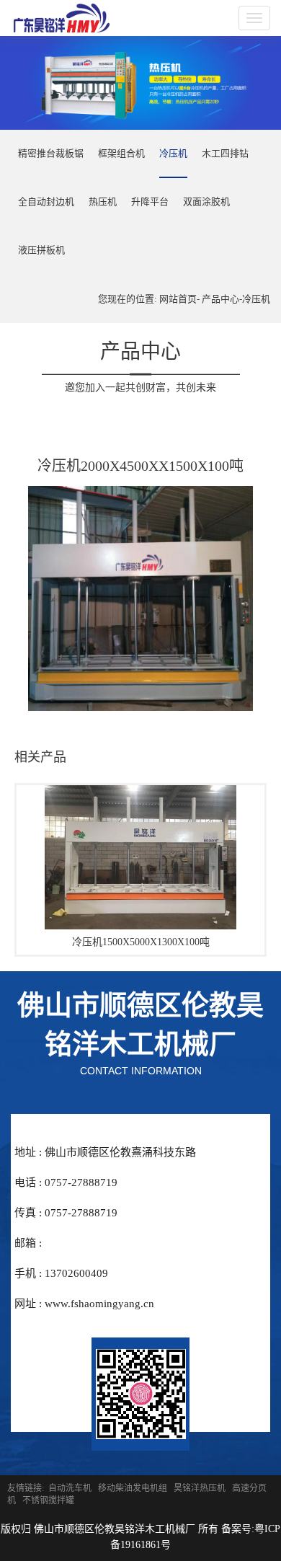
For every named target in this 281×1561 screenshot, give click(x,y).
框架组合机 (121, 153)
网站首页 (178, 298)
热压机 (103, 201)
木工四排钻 (225, 153)
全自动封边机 (46, 201)
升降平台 (150, 201)
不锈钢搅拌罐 (48, 1500)
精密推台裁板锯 (51, 153)
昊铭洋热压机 (200, 1488)
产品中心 (220, 298)
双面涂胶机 (206, 201)
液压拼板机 (41, 249)
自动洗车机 (70, 1488)
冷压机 (173, 153)
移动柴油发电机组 (132, 1488)
